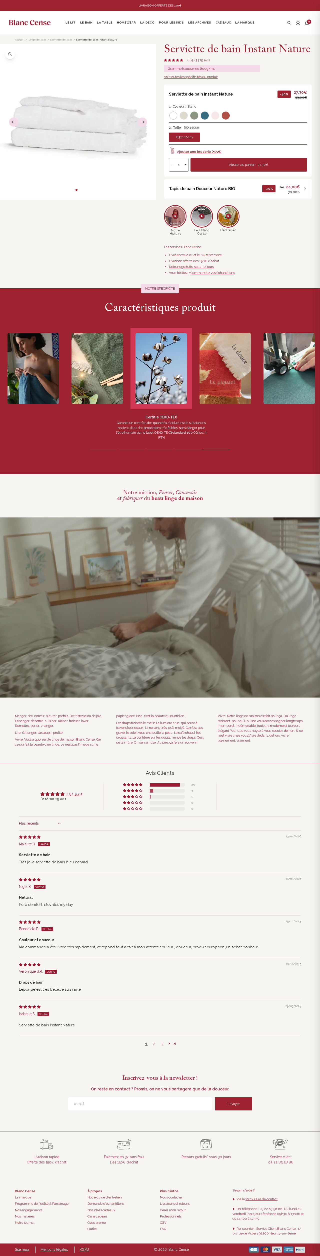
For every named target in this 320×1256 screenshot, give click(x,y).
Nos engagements (28, 1210)
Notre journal (24, 1222)
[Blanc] (173, 115)
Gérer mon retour (173, 1210)
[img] (29, 837)
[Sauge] (194, 115)
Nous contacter (171, 1197)
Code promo (97, 1222)
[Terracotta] (226, 115)
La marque (23, 1197)
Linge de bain (37, 39)
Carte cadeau (97, 1216)
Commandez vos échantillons (212, 273)
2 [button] (154, 1044)
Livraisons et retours (175, 1203)
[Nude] (215, 115)
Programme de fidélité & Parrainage (41, 1203)
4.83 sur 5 (74, 794)
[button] (307, 23)
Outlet (92, 1229)
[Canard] (204, 115)
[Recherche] (289, 23)
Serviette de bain (61, 39)
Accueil (19, 39)
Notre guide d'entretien (105, 1197)
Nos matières (24, 1216)
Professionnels (171, 1216)
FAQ (163, 1229)
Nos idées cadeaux (101, 1210)
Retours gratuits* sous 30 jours (191, 267)
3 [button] (162, 1044)
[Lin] (184, 115)
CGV (163, 1222)
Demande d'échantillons (106, 1203)
